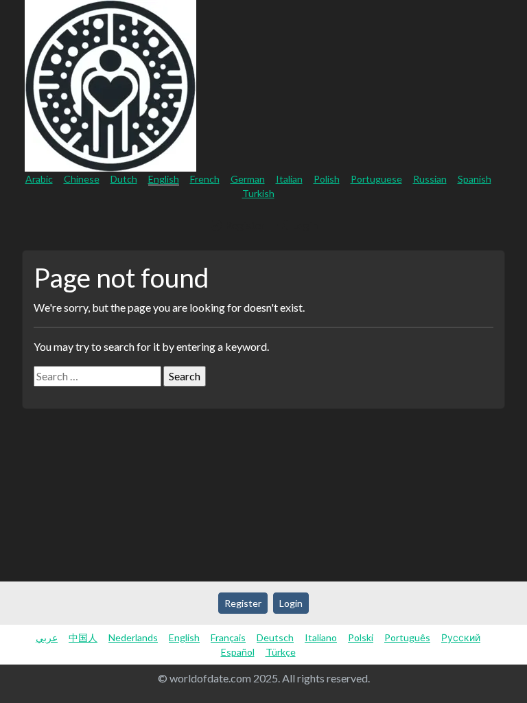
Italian (289, 179)
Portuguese (376, 179)
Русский (460, 637)
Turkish (258, 193)
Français (228, 637)
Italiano (321, 637)
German (248, 179)
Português (407, 637)
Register (244, 224)
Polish (327, 179)
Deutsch (275, 637)
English (163, 179)
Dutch (123, 179)
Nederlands (133, 637)
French (205, 179)
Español (238, 652)
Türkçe (281, 652)
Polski (360, 637)
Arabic (39, 179)
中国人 (83, 637)
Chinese (81, 179)
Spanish (474, 179)
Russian (430, 179)
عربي (47, 637)
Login (304, 224)
